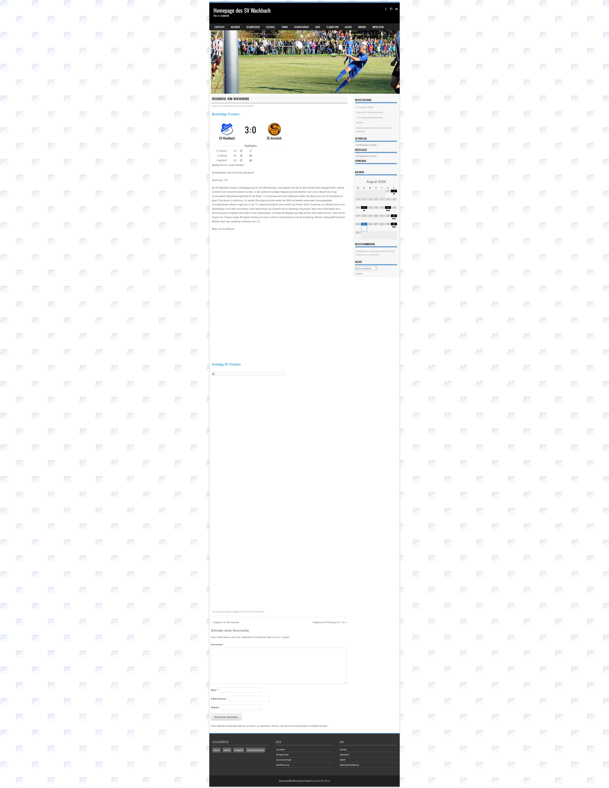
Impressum (377, 27)
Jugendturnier (301, 27)
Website (215, 707)
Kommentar (217, 644)
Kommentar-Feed (283, 759)
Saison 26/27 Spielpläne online (369, 112)
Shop (317, 27)
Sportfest (360, 122)
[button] (219, 241)
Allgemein (237, 611)
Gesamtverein (253, 27)
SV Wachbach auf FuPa (366, 145)
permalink (259, 611)
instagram (238, 750)
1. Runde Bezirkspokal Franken (369, 117)
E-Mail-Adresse (219, 698)
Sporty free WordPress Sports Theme (294, 781)
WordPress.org (282, 764)
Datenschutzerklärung (349, 764)
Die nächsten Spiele (364, 107)
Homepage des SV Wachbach (242, 10)
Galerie (348, 27)
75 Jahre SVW (332, 27)
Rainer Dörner (247, 106)
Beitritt (342, 759)
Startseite (219, 27)
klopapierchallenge (255, 750)
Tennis (285, 27)
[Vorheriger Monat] (358, 181)
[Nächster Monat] (394, 181)
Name (214, 689)
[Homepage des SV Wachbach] (304, 48)
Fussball (270, 27)
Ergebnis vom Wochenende (225, 622)
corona (216, 750)
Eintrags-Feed (282, 754)
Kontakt (362, 27)
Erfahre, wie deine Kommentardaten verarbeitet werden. (300, 725)
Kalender (235, 27)
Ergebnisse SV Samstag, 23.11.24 (330, 622)
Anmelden (280, 749)
